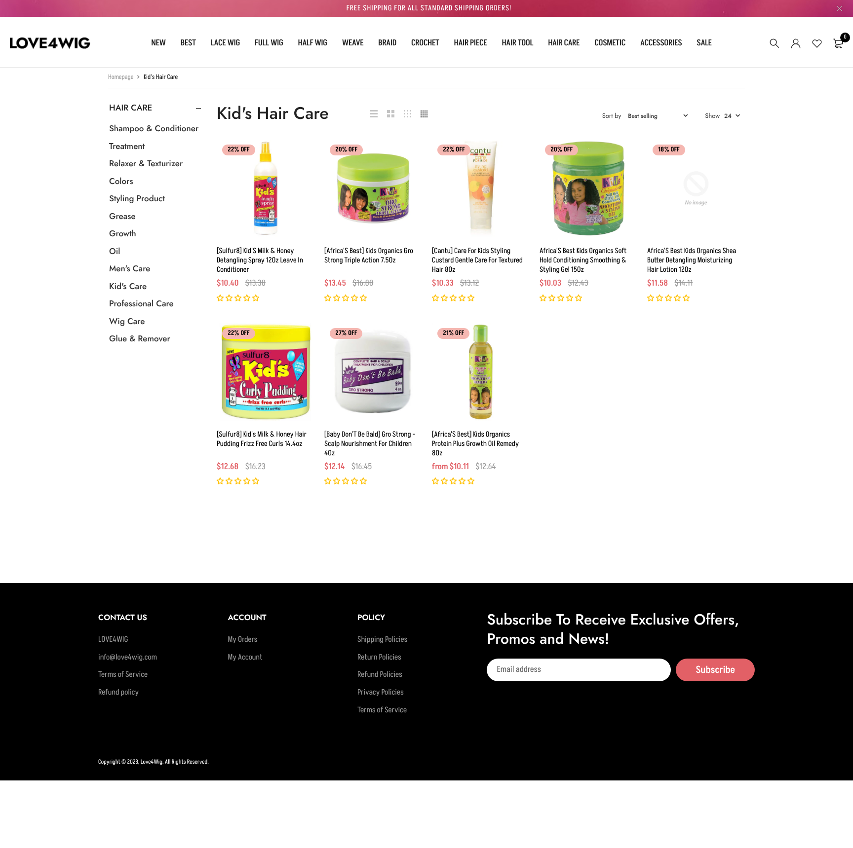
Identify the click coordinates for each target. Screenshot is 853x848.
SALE (704, 43)
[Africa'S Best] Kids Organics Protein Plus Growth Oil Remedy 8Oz (475, 443)
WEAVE (353, 43)
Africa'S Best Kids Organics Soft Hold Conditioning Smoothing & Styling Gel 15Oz (583, 260)
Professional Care (141, 304)
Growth (122, 234)
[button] (239, 298)
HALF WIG (312, 43)
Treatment (127, 146)
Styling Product (137, 199)
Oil (114, 252)
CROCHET (425, 43)
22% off (239, 150)
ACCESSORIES (661, 43)
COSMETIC (609, 43)
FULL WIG (269, 43)
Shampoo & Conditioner (153, 129)
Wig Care (127, 322)
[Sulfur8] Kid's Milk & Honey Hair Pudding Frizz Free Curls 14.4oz (262, 439)
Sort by (611, 115)
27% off (346, 333)
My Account (245, 657)
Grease (122, 216)
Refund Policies (379, 674)
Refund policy (118, 692)
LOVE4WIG (113, 639)
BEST (188, 43)
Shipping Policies (382, 639)
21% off (453, 333)
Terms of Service (123, 674)
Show (712, 115)
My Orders (242, 639)
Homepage (121, 77)
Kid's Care (128, 287)
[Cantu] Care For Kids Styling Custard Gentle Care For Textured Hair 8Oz (477, 260)
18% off (669, 150)
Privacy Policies (380, 692)
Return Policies (379, 657)
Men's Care (129, 269)
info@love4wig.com (127, 657)
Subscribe (715, 669)
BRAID (387, 43)
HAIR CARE (564, 43)
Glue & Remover (139, 339)
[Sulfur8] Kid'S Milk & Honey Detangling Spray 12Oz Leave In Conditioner (260, 260)
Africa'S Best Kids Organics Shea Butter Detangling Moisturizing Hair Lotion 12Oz (691, 260)
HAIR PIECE (470, 43)
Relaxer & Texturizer (146, 164)
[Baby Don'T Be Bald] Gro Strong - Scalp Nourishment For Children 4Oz (369, 443)
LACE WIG (225, 43)
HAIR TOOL (517, 43)
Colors (121, 181)
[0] (838, 43)
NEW (158, 43)
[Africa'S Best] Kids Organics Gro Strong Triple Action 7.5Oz (368, 255)
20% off (346, 150)
